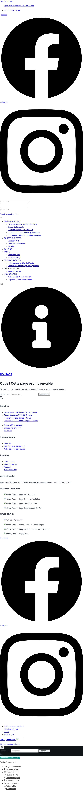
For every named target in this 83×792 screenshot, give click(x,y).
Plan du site (9, 734)
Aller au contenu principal (10, 744)
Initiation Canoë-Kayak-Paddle (20, 230)
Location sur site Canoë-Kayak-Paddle (24, 232)
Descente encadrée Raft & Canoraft (18, 415)
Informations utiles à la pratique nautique (24, 235)
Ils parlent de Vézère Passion (20, 280)
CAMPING (8, 249)
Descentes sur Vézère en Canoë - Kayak (20, 412)
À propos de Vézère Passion (19, 277)
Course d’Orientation (16, 244)
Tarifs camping (14, 257)
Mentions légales (11, 729)
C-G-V (6, 732)
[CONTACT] (41, 369)
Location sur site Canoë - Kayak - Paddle (21, 421)
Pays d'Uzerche (10, 464)
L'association (9, 462)
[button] (10, 758)
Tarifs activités (14, 255)
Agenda (7, 467)
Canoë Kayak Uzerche (9, 214)
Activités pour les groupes (14, 449)
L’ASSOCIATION (10, 274)
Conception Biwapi (8, 740)
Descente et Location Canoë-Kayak (22, 224)
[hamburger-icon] (1, 217)
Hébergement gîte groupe (14, 446)
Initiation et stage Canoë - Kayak (17, 418)
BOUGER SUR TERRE (12, 238)
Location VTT (13, 241)
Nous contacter (10, 470)
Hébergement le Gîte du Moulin (21, 263)
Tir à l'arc (8, 431)
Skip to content (6, 1)
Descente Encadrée (16, 227)
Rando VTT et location (13, 425)
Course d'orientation (12, 428)
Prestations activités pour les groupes (23, 266)
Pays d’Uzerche (14, 271)
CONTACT (6, 374)
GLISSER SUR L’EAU (12, 221)
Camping (7, 443)
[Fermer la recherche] (2, 747)
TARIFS (7, 252)
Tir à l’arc (11, 246)
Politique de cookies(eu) (14, 726)
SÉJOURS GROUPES (12, 260)
